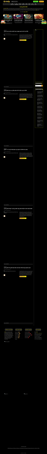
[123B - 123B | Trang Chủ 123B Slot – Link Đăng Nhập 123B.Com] (6, 1)
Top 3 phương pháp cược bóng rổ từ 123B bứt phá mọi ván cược (40, 96)
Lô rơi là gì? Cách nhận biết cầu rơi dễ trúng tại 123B (39, 118)
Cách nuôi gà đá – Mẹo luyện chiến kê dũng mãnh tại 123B (39, 111)
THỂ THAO (32, 4)
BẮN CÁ (26, 4)
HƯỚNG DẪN (16, 4)
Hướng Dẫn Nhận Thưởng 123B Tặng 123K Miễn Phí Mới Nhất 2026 (18, 208)
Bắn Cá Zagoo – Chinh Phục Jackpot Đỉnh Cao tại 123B (39, 114)
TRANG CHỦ (12, 4)
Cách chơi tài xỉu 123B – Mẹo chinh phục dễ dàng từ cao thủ (40, 92)
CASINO (20, 4)
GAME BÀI (23, 4)
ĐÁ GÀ (36, 4)
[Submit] (17, 1)
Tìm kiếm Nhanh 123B (23, 446)
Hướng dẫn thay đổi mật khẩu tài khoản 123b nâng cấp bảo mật (17, 267)
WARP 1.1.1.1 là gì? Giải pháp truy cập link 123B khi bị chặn (16, 149)
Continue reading (23, 158)
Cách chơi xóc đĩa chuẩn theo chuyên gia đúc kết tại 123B (16, 31)
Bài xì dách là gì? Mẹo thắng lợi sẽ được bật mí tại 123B (40, 121)
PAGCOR (10, 336)
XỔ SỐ (29, 4)
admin (10, 33)
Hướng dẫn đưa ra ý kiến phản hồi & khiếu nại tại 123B (15, 90)
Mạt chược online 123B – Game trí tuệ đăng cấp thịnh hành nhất (39, 103)
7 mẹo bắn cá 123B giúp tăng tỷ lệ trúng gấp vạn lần (39, 99)
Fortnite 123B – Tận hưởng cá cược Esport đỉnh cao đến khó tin (39, 125)
